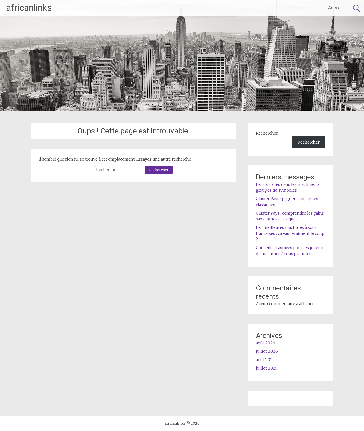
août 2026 (265, 342)
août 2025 (265, 359)
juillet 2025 (266, 368)
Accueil (335, 7)
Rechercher (267, 133)
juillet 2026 (267, 351)
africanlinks (29, 8)
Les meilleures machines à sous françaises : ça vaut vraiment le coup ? (290, 233)
